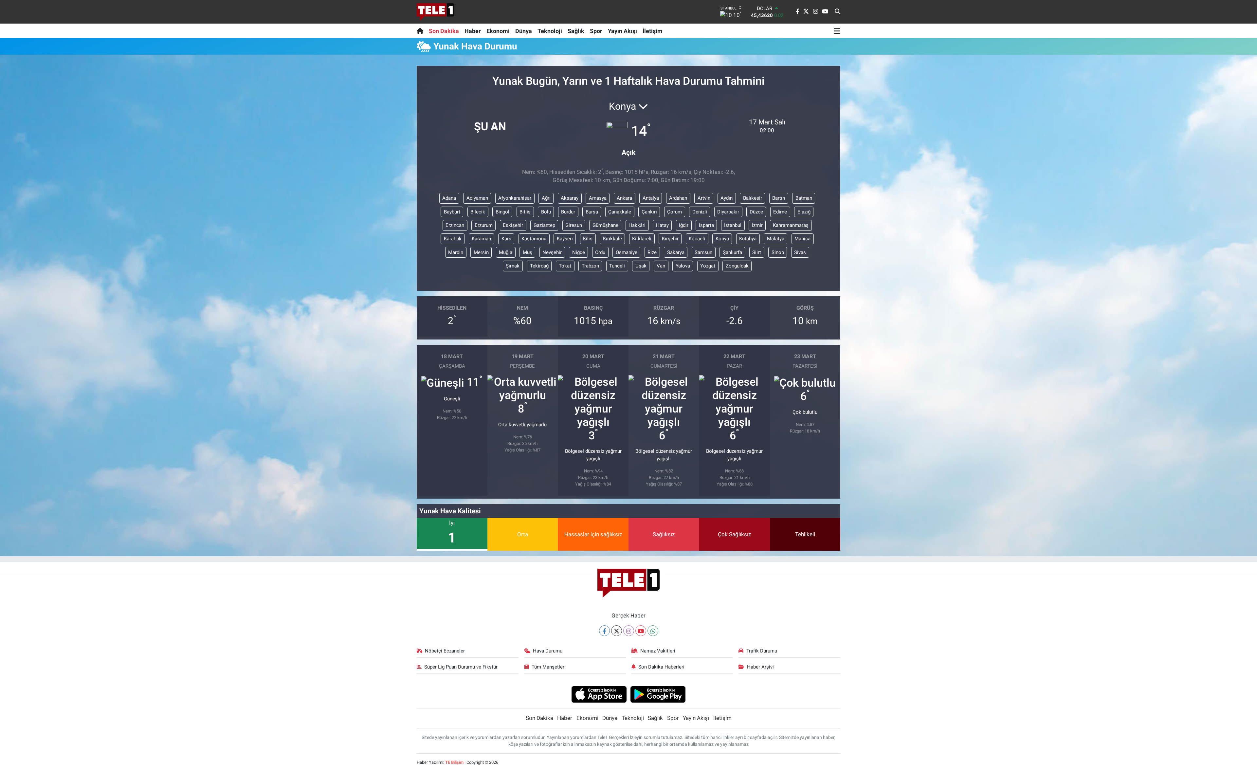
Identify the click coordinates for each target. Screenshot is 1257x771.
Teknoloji (549, 31)
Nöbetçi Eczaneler (445, 651)
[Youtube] (640, 630)
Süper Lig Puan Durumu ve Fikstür (461, 667)
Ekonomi (498, 31)
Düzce (756, 212)
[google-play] (658, 694)
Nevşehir (552, 252)
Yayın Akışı (622, 31)
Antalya (651, 198)
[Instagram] (628, 630)
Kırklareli (641, 239)
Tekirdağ (539, 266)
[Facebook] (604, 630)
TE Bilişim (454, 762)
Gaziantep (544, 225)
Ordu (600, 252)
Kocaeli (697, 239)
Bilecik (477, 212)
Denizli (699, 212)
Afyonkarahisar (514, 198)
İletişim (653, 31)
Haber (473, 31)
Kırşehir (670, 239)
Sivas (800, 252)
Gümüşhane (605, 225)
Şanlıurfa (732, 252)
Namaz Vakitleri (657, 651)
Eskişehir (513, 225)
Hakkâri (637, 225)
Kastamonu (533, 239)
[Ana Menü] (837, 31)
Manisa (802, 239)
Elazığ (804, 212)
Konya (722, 239)
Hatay (662, 225)
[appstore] (599, 694)
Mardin (455, 252)
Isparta (706, 225)
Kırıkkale (612, 239)
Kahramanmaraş (791, 225)
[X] (616, 630)
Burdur (568, 212)
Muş (527, 252)
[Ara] (837, 12)
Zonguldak (737, 266)
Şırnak (512, 266)
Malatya (775, 239)
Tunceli (617, 266)
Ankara (624, 198)
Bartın (778, 198)
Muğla (505, 252)
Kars (506, 239)
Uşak (641, 266)
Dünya (523, 31)
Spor (596, 31)
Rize (652, 252)
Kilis (587, 239)
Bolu (546, 212)
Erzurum (484, 225)
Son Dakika (444, 31)
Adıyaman (477, 198)
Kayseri (565, 239)
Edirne (780, 212)
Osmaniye (626, 252)
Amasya (598, 198)
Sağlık (576, 31)
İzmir (757, 225)
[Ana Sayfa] (421, 31)
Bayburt (452, 212)
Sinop (778, 252)
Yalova (683, 266)
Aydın (726, 198)
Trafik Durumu (761, 651)
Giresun (573, 225)
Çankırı (649, 212)
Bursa (592, 212)
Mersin (481, 252)
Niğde (578, 252)
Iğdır (683, 225)
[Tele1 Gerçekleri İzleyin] (435, 11)
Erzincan (455, 225)
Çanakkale (619, 212)
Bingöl (502, 212)
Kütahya (747, 239)
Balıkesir (752, 198)
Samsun (703, 252)
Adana (449, 198)
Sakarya (675, 252)
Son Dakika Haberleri (661, 667)
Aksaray (569, 198)
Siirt (756, 252)
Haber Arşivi (760, 667)
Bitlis (525, 212)
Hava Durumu (547, 651)
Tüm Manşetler (548, 667)
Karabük (453, 239)
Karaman (481, 239)
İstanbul (732, 225)
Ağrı (546, 198)
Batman (803, 198)
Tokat (565, 266)
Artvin (704, 198)
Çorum (674, 212)
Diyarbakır (728, 212)
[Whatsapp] (652, 630)
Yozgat (707, 266)
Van (661, 266)
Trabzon (590, 266)
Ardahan (678, 198)
